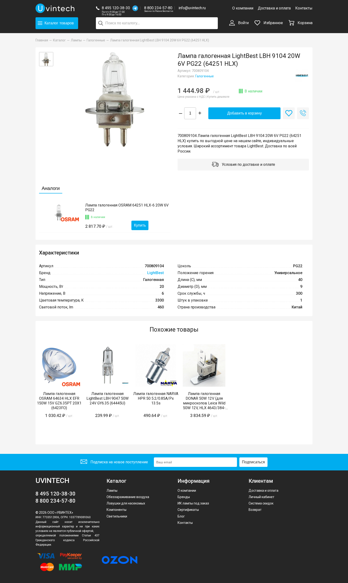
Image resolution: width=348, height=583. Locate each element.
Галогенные (204, 76)
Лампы (112, 490)
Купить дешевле (218, 96)
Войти (243, 23)
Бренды (184, 497)
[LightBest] (302, 76)
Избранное (273, 23)
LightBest (155, 273)
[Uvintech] (56, 8)
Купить (140, 225)
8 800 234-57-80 (158, 8)
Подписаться (253, 462)
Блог (181, 516)
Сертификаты (188, 510)
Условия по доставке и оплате (248, 164)
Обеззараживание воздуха (128, 497)
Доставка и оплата (274, 8)
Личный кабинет (261, 497)
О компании (242, 8)
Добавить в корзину (244, 113)
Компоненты (116, 510)
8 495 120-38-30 (116, 8)
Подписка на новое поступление (118, 462)
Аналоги (51, 188)
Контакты (303, 8)
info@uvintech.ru (192, 8)
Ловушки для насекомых (126, 503)
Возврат (255, 510)
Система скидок (261, 503)
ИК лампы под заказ (193, 503)
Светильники (117, 516)
